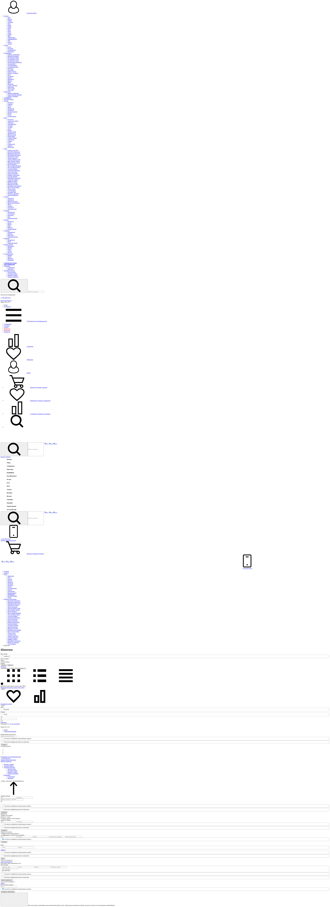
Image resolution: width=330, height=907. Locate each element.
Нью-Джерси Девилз (14, 161)
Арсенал (10, 206)
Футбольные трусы (13, 59)
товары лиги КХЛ (13, 121)
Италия (6, 220)
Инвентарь (11, 87)
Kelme (9, 25)
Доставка (7, 325)
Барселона (11, 215)
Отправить (4, 744)
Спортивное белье (13, 67)
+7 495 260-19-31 (6, 297)
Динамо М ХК (12, 132)
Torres (9, 31)
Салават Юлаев (12, 138)
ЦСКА (10, 105)
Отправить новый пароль (7, 891)
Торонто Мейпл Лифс (14, 159)
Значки (10, 251)
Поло (9, 74)
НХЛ (5, 149)
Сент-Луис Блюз (12, 172)
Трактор (10, 145)
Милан (10, 224)
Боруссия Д (11, 235)
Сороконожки (12, 50)
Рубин (9, 115)
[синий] (6, 709)
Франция (6, 238)
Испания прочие (12, 218)
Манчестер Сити (12, 201)
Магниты (10, 258)
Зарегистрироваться (6, 861)
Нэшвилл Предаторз (14, 175)
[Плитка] (14, 681)
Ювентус (10, 227)
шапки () (7, 656)
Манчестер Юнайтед (14, 203)
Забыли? (3, 850)
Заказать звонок (8, 540)
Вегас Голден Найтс (13, 187)
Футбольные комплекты (15, 62)
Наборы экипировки (14, 54)
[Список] (40, 681)
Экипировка (7, 53)
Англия (6, 196)
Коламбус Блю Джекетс (14, 186)
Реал (9, 217)
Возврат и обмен (12, 275)
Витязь (10, 130)
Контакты (10, 269)
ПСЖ (9, 241)
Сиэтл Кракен (12, 190)
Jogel (9, 17)
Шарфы (10, 247)
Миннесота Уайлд (13, 184)
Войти (28, 373)
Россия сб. (11, 102)
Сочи (9, 142)
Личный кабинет (31, 13)
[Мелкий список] (66, 681)
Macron (10, 19)
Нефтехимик (11, 136)
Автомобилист (12, 124)
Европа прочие (8, 244)
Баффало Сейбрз (12, 181)
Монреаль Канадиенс (14, 162)
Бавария (10, 234)
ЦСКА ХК (11, 147)
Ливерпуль (11, 200)
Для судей (10, 90)
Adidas (9, 27)
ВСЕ (18, 724)
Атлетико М (11, 213)
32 (14, 724)
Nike (9, 40)
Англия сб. (11, 198)
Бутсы (9, 47)
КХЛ (5, 118)
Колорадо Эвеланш (13, 193)
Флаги (9, 249)
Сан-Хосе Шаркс (12, 169)
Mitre (9, 36)
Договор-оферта (9, 766)
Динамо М (11, 110)
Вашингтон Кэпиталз (14, 153)
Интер (9, 223)
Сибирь (10, 141)
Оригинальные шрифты (15, 95)
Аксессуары (11, 88)
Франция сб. (11, 240)
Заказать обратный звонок (8, 760)
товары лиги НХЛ (13, 150)
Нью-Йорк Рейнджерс (14, 155)
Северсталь (11, 139)
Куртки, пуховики (13, 73)
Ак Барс (10, 127)
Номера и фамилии (13, 93)
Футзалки (10, 48)
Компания (7, 266)
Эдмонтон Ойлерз (13, 179)
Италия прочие (12, 229)
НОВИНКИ (7, 98)
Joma (9, 23)
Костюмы (10, 68)
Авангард (10, 122)
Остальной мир (8, 254)
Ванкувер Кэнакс (13, 183)
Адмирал (10, 125)
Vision (9, 33)
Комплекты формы (13, 56)
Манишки (10, 84)
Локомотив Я (11, 133)
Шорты (10, 78)
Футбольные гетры (13, 61)
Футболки (10, 76)
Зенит (9, 107)
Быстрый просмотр (6, 704)
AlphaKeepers (11, 37)
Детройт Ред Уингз (13, 156)
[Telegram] (51, 444)
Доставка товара (12, 274)
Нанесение (7, 91)
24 (12, 724)
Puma (9, 28)
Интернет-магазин (9, 270)
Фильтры (3, 667)
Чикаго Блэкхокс (12, 158)
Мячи (9, 82)
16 (11, 724)
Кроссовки (11, 51)
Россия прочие (12, 116)
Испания (6, 210)
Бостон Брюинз (12, 164)
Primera (10, 20)
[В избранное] (14, 702)
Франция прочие (12, 243)
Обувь (6, 45)
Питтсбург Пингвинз (14, 152)
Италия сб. (11, 221)
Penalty (10, 34)
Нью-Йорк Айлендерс (14, 178)
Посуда (10, 252)
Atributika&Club (12, 39)
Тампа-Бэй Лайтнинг (14, 170)
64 (16, 724)
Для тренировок (12, 65)
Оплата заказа (12, 272)
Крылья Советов (12, 111)
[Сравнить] (40, 702)
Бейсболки (11, 79)
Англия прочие (12, 209)
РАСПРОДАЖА (9, 99)
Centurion (10, 22)
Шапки (10, 81)
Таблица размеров (13, 277)
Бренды (6, 16)
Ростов (10, 113)
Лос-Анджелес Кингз (14, 167)
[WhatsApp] (46, 444)
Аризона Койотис (13, 195)
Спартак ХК (11, 144)
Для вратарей (11, 64)
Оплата (6, 327)
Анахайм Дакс (12, 192)
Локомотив (11, 108)
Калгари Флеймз (12, 176)
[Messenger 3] (55, 444)
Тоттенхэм (11, 207)
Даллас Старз (11, 189)
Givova (10, 42)
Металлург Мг (12, 135)
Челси (9, 204)
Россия (6, 101)
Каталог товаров (5, 457)
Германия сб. (11, 232)
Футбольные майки (13, 57)
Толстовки (11, 70)
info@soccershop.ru (6, 300)
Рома (9, 226)
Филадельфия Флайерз (14, 166)
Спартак (10, 104)
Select (9, 30)
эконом (10, 44)
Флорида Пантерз (13, 173)
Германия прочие (13, 237)
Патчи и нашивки (13, 96)
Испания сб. (11, 212)
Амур (9, 128)
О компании (11, 267)
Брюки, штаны (12, 71)
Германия (7, 230)
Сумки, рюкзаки (12, 85)
